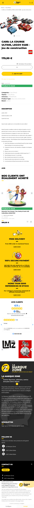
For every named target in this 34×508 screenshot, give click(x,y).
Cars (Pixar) (8, 7)
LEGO (8, 101)
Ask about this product (25, 64)
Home (2, 7)
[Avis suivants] (33, 325)
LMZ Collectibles (8, 215)
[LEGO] (30, 52)
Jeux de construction (18, 99)
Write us (5, 470)
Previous (2, 25)
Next (31, 25)
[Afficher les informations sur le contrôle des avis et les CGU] (26, 313)
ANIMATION (12, 96)
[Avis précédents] (1, 325)
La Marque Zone (11, 446)
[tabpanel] (17, 25)
